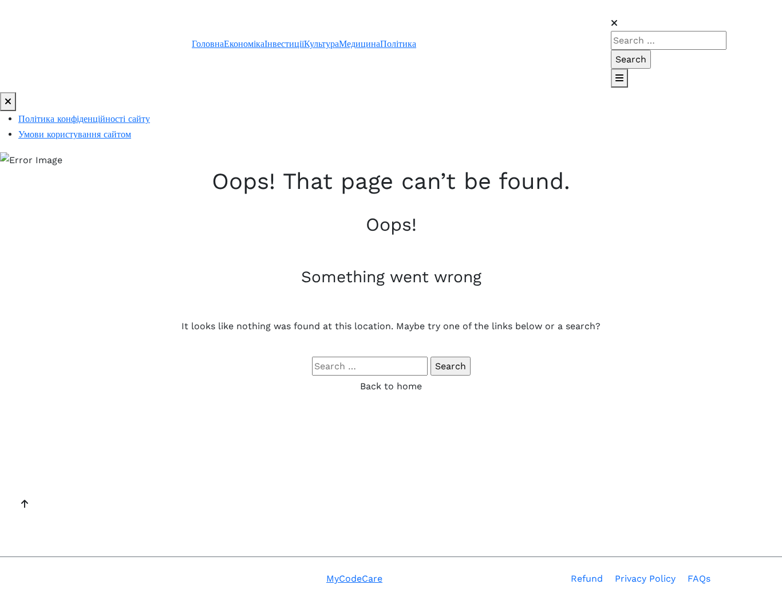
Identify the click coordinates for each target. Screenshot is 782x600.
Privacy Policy (645, 578)
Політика (398, 43)
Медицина (359, 43)
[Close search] (614, 23)
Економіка (244, 43)
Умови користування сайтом (74, 134)
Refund (587, 578)
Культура (321, 43)
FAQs (699, 578)
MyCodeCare (354, 578)
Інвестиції (284, 43)
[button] (657, 7)
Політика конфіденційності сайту (84, 118)
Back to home (391, 386)
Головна (208, 43)
